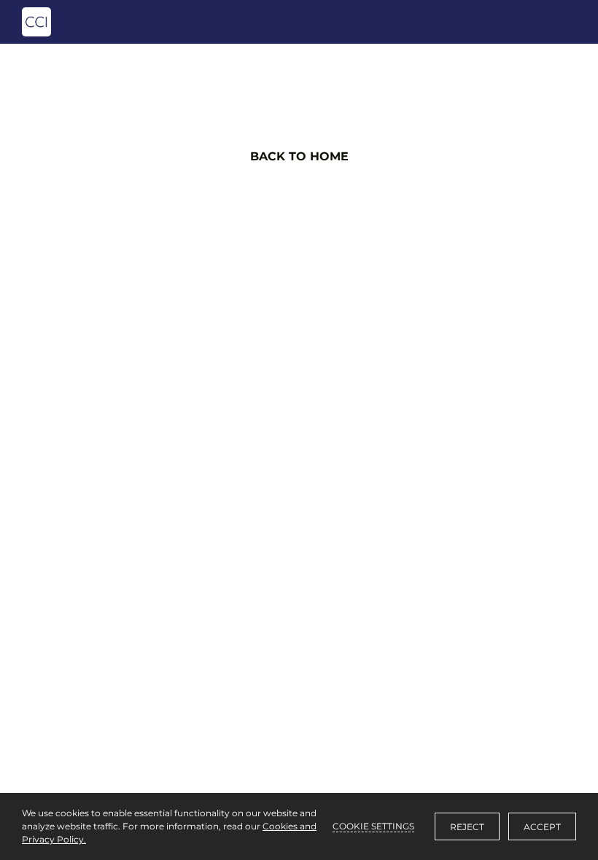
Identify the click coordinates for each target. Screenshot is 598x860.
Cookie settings (373, 826)
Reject (467, 826)
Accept (542, 826)
